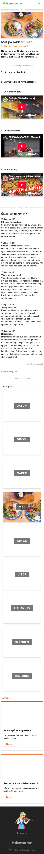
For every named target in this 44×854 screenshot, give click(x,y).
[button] (10, 372)
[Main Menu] (39, 3)
